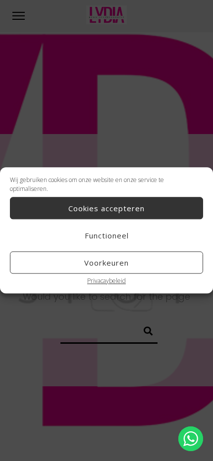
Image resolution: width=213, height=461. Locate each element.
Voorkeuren (106, 263)
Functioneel (107, 235)
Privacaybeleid (106, 281)
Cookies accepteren (106, 208)
